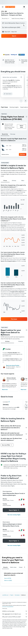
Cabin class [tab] (13, 567)
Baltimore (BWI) (8, 580)
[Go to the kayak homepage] (10, 7)
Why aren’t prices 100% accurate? (11, 617)
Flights (11, 595)
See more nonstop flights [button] (14, 514)
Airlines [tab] (14, 180)
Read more (5, 389)
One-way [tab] (12, 134)
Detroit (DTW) (7, 578)
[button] (2, 7)
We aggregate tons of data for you (11, 614)
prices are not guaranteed (7, 606)
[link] (14, 319)
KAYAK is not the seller (8, 611)
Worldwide (17, 595)
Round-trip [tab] (5, 134)
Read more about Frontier (12, 365)
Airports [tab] (20, 341)
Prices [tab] (5, 180)
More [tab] (22, 180)
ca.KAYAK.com (5, 595)
